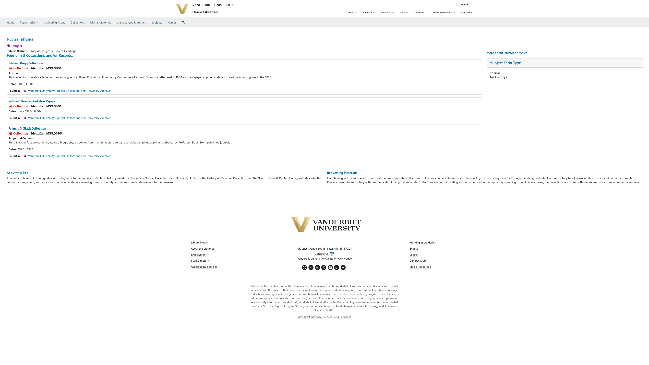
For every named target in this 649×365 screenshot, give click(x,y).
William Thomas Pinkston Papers (32, 101)
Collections (77, 22)
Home (10, 22)
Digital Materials (100, 22)
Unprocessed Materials (131, 22)
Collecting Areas (54, 22)
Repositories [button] (28, 22)
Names (172, 22)
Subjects (156, 22)
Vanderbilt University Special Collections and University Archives (69, 90)
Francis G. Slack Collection (27, 128)
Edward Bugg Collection (26, 63)
